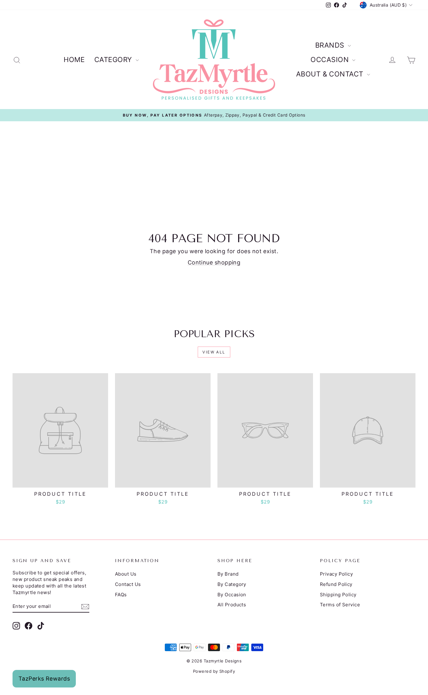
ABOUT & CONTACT (330, 74)
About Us (126, 574)
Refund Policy (336, 584)
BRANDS (330, 45)
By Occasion (231, 595)
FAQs (121, 595)
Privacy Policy (336, 574)
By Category (231, 584)
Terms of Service (340, 605)
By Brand (228, 574)
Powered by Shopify (214, 671)
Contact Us (128, 584)
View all (213, 352)
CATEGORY (114, 59)
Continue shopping (214, 262)
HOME (74, 59)
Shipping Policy (338, 595)
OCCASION (331, 59)
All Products (231, 605)
